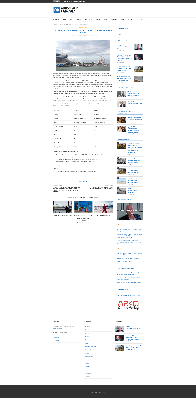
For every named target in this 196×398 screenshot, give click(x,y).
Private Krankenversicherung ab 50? (124, 46)
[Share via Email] (86, 181)
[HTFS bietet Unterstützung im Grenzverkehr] (121, 191)
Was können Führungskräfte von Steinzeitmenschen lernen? (133, 94)
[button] (61, 1)
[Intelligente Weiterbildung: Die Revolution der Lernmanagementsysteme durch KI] (138, 57)
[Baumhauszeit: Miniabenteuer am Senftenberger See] (121, 171)
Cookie (55, 344)
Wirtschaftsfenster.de (126, 268)
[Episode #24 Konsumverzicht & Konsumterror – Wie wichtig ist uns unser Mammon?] (121, 129)
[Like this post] (80, 181)
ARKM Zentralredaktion (82, 35)
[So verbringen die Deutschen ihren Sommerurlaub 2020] (121, 181)
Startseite (55, 24)
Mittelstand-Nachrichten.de (128, 225)
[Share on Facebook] (81, 181)
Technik (98, 19)
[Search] (142, 20)
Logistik (87, 353)
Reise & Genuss (88, 19)
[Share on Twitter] (83, 182)
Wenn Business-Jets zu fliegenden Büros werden (128, 258)
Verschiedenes (88, 373)
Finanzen (79, 19)
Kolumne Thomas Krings (91, 349)
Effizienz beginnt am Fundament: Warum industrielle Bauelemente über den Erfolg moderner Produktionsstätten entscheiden (129, 236)
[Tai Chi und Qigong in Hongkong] (103, 207)
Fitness (105, 19)
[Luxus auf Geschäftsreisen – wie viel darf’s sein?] (62, 207)
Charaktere (56, 19)
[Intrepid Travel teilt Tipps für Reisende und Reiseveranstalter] (83, 207)
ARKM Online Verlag (58, 328)
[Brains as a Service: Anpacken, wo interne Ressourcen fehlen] (121, 161)
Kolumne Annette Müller (91, 346)
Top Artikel (87, 366)
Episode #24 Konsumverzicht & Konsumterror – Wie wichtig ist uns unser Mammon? (133, 130)
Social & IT (130, 19)
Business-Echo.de (124, 249)
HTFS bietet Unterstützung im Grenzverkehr (132, 190)
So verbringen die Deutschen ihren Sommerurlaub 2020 (133, 180)
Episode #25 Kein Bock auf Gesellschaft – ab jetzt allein (134, 119)
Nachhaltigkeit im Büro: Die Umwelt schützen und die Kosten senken (124, 78)
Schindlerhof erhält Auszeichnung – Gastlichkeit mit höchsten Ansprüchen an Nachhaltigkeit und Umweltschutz (134, 148)
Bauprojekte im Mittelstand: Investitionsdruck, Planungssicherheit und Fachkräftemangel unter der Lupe (129, 242)
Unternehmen (113, 19)
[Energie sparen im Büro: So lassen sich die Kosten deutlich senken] (138, 69)
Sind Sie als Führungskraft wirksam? (134, 102)
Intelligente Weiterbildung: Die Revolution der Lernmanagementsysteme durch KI (124, 57)
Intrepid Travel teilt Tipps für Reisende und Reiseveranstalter (83, 217)
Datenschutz (56, 340)
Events (122, 19)
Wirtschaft (87, 376)
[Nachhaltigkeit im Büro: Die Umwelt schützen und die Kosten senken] (138, 79)
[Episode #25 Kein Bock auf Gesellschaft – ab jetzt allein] (121, 120)
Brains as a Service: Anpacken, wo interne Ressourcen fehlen (133, 160)
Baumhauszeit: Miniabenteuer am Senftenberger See (132, 170)
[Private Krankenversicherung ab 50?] (138, 47)
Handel (64, 19)
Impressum (56, 337)
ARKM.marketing (83, 177)
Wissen (71, 19)
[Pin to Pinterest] (84, 181)
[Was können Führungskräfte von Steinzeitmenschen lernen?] (121, 94)
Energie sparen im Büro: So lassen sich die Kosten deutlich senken (124, 68)
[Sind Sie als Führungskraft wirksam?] (121, 104)
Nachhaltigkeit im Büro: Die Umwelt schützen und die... (78, 1)
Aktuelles (87, 326)
